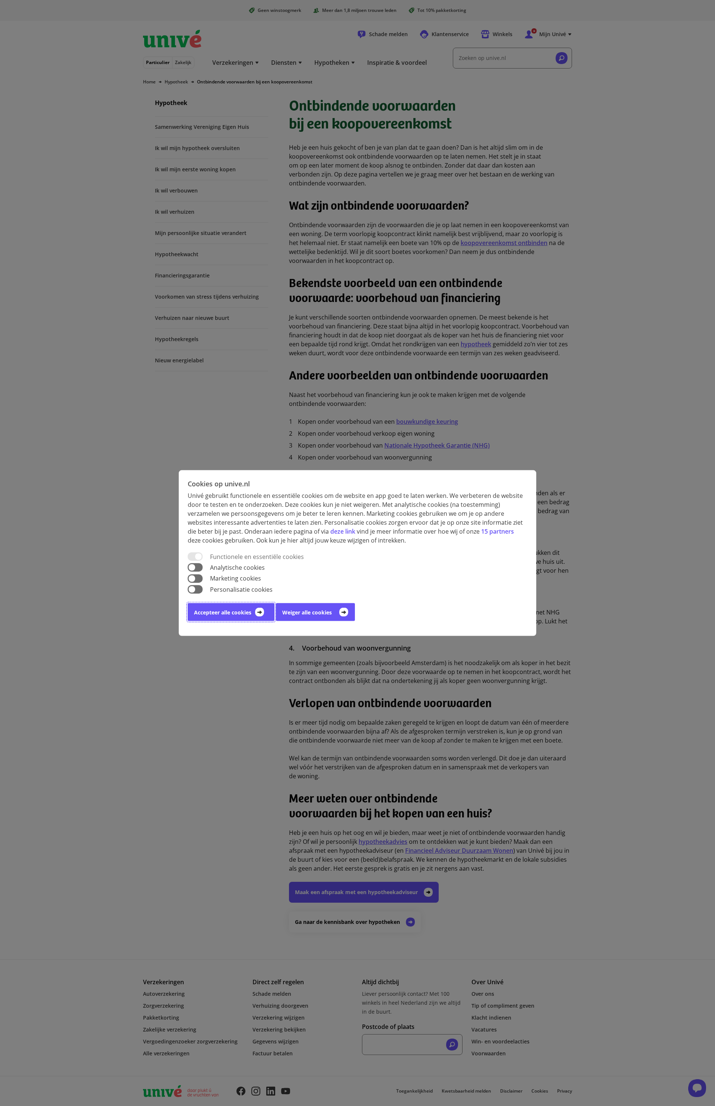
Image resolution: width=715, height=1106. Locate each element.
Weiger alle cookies (307, 612)
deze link (342, 531)
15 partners (497, 531)
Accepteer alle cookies (222, 612)
